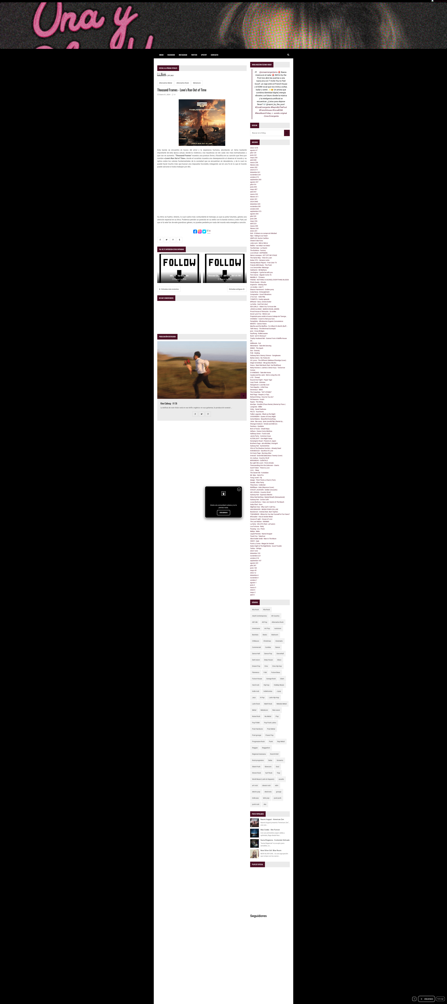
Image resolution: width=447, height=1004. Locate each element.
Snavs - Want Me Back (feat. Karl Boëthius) (265, 365)
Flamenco (255, 672)
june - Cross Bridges (257, 331)
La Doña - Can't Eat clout (259, 304)
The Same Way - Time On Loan (261, 258)
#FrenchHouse (265, 110)
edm (276, 785)
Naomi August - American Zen (272, 819)
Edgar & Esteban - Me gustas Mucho (263, 363)
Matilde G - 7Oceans (257, 277)
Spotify (204, 55)
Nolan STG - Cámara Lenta (259, 260)
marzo (254, 162)
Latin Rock (256, 704)
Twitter (194, 55)
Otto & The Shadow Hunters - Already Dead (265, 448)
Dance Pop (268, 653)
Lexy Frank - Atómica (257, 382)
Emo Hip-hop (277, 666)
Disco (279, 660)
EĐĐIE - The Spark (256, 348)
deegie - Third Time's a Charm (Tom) (263, 480)
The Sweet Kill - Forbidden (259, 473)
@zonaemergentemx (268, 72)
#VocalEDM (277, 110)
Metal (254, 710)
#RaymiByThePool (279, 107)
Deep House (268, 660)
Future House (257, 679)
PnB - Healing (255, 353)
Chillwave (255, 641)
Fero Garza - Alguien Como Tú (260, 275)
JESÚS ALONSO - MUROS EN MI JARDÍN (264, 309)
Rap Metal (281, 741)
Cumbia (268, 647)
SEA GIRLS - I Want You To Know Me (263, 307)
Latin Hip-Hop (274, 697)
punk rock (255, 804)
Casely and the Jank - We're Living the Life (265, 375)
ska (265, 804)
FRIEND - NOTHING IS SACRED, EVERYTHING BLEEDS (269, 280)
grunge (278, 792)
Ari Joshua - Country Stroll (259, 458)
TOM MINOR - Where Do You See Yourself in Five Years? (270, 514)
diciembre (255, 172)
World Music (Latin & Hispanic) (263, 779)
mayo (253, 158)
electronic (268, 792)
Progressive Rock (258, 741)
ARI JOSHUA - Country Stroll (260, 492)
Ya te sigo (440, 999)
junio (253, 155)
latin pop (266, 798)
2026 (254, 148)
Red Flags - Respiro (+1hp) (259, 394)
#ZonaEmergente (262, 107)
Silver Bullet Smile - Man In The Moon (263, 539)
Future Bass (275, 672)
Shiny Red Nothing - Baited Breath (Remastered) (267, 497)
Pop (277, 716)
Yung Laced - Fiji (256, 478)
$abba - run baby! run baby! (260, 245)
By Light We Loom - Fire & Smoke (262, 463)
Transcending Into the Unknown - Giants (264, 465)
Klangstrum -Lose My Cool (259, 385)
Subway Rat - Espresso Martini (261, 495)
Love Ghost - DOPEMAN (258, 253)
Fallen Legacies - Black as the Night (262, 414)
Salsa (270, 760)
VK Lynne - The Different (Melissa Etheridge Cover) (268, 360)
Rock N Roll (274, 754)
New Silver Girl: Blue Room (271, 850)
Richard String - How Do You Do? (262, 397)
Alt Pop (264, 622)
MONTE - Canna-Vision (258, 324)
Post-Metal (271, 729)
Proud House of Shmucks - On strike (263, 311)
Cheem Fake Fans (256, 241)
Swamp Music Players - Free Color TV (263, 263)
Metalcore (197, 83)
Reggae (255, 748)
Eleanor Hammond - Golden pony (262, 289)
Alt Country (275, 616)
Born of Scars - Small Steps (259, 429)
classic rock (266, 785)
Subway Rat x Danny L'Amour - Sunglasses (265, 355)
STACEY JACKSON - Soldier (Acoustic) (263, 490)
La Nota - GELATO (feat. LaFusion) (262, 524)
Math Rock (268, 704)
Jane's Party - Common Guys (260, 436)
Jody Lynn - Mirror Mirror (259, 243)
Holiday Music (279, 685)
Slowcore (268, 767)
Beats (265, 635)
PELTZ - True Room (257, 412)
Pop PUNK (256, 723)
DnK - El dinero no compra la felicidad (263, 233)
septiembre (255, 180)
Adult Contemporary (259, 616)
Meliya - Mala (255, 531)
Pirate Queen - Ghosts (258, 282)
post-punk (277, 798)
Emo (266, 666)
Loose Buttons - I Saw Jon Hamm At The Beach (267, 502)
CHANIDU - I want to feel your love (262, 319)
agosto (253, 150)
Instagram (183, 55)
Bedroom (274, 635)
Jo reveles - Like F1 (257, 287)
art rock (255, 785)
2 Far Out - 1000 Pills (257, 297)
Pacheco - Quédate (257, 426)
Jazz (254, 697)
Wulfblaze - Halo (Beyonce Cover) (262, 487)
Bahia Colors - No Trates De (260, 358)
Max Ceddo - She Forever (270, 830)
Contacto (214, 55)
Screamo (280, 760)
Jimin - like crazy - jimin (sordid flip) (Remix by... (267, 421)
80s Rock (255, 610)
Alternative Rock (182, 83)
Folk (265, 672)
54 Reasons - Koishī (257, 399)
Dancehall (280, 653)
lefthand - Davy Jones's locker (260, 302)
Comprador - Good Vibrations (260, 294)
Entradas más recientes (170, 289)
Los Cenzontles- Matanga (259, 267)
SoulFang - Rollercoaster (259, 333)
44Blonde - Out (255, 343)
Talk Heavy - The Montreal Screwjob (263, 329)
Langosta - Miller (256, 407)
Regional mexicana (259, 754)
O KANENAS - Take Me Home (260, 372)
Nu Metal (268, 716)
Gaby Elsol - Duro (256, 504)
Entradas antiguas (236, 289)
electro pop (256, 792)
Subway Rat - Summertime (259, 446)
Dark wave (256, 660)
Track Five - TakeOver (257, 536)
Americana (256, 628)
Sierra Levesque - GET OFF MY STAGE (263, 255)
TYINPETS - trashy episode (259, 299)
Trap (278, 773)
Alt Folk (254, 622)
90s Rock (266, 610)
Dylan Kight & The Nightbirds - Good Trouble (266, 546)
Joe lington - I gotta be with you (261, 272)
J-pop (279, 691)
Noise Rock (256, 716)
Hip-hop (266, 685)
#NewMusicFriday (263, 113)
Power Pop (269, 735)
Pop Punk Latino (270, 723)
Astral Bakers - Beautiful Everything (263, 419)
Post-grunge (256, 735)
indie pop (255, 798)
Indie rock (255, 691)
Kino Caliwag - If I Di (169, 403)
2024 (254, 201)
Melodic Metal (282, 704)
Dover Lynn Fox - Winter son (260, 314)
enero (253, 167)
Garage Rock (271, 679)
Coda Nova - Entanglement (259, 292)
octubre (254, 177)
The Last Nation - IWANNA (259, 521)
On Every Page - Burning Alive (260, 453)
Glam (282, 679)
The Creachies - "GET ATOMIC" (261, 392)
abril (253, 160)
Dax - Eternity (255, 350)
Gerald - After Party (257, 482)
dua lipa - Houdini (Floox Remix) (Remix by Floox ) (268, 404)
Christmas (267, 641)
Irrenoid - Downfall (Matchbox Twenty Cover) (266, 456)
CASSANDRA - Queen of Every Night (263, 416)
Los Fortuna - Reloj (257, 526)
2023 (254, 551)
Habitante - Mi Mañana (258, 270)
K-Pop (262, 697)
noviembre (255, 175)
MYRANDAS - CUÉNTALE (259, 460)
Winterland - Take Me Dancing (260, 346)
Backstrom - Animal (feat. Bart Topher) (264, 512)
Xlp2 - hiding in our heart (259, 236)
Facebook (171, 55)
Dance (277, 647)
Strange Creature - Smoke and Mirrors (263, 424)
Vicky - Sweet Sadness (258, 409)
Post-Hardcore (257, 729)
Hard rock (255, 685)
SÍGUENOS (224, 513)
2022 (253, 573)
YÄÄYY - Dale (254, 541)
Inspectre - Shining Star (258, 285)
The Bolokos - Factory (258, 250)
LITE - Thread (255, 377)
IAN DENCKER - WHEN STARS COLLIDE (264, 509)
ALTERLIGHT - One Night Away (261, 438)
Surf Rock (268, 773)
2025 (254, 170)
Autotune (277, 628)
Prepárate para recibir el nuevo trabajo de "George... (268, 316)
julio (253, 153)
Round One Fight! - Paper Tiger (261, 380)
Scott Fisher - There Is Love (259, 468)
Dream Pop (256, 666)
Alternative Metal (165, 83)
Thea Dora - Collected (257, 485)
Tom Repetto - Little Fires (259, 387)
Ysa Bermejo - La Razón (258, 248)
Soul (277, 767)
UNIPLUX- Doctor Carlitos (259, 238)
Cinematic (279, 641)
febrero (254, 165)
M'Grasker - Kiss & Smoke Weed (261, 517)
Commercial (256, 647)
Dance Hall (256, 653)
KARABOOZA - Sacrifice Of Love (261, 451)
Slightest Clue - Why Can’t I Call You (262, 507)
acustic (281, 779)
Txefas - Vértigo (255, 548)
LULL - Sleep (254, 470)
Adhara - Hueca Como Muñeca (261, 431)
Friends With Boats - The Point (261, 265)
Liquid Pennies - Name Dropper (261, 534)
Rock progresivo (258, 760)
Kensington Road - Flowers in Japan (263, 441)
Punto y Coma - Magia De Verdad (262, 543)
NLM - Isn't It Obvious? (258, 336)
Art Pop (267, 628)
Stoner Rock (256, 773)
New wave (276, 710)
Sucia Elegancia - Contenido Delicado (275, 840)
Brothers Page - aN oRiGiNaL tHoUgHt (264, 443)
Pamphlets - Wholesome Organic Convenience (266, 321)
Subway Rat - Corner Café (259, 499)
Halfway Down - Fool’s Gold (260, 434)
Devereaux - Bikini (256, 390)
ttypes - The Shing (256, 402)
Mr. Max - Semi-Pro (257, 475)
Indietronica (268, 691)
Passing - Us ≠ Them (257, 529)
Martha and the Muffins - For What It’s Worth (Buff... (269, 326)
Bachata (255, 635)
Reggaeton (266, 748)
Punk (271, 741)
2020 (252, 590)
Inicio (161, 55)
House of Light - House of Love (261, 519)
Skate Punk (256, 767)
